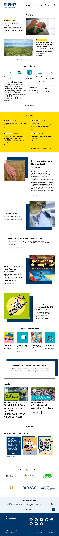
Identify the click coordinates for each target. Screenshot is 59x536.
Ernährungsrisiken (33, 93)
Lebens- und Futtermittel (12, 10)
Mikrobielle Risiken (33, 87)
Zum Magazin (34, 350)
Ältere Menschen (38, 374)
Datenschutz (15, 530)
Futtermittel (46, 88)
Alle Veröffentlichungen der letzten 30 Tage (28, 60)
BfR (13, 92)
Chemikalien (20, 10)
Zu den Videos (21, 351)
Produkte (26, 10)
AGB (12, 528)
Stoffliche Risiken (33, 90)
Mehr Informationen (50, 348)
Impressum (8, 530)
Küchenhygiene (32, 84)
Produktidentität (47, 91)
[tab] (9, 74)
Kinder (15, 374)
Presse (32, 5)
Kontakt (17, 528)
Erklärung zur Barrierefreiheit (11, 532)
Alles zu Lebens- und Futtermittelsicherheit (39, 81)
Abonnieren (28, 509)
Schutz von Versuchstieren (44, 10)
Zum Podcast (7, 348)
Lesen (5, 32)
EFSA (35, 238)
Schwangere (25, 374)
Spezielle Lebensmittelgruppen (49, 85)
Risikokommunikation (33, 10)
